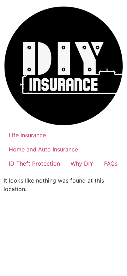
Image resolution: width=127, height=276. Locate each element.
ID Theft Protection (34, 163)
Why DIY (82, 163)
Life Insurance (27, 135)
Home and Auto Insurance (43, 149)
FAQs (110, 163)
